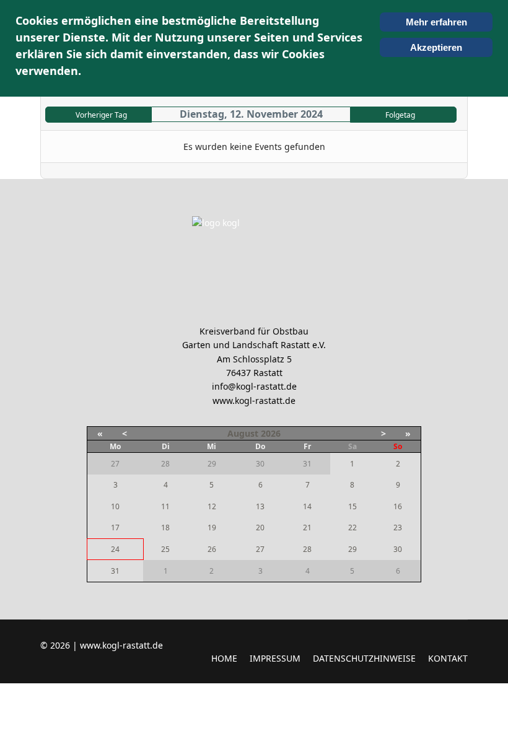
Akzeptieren (436, 47)
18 (165, 527)
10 (115, 506)
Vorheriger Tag (101, 115)
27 (260, 549)
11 (165, 506)
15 (352, 506)
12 (212, 506)
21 (307, 527)
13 (260, 506)
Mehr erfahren (436, 22)
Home (224, 658)
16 (397, 506)
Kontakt (448, 658)
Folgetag (400, 115)
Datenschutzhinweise (364, 658)
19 (212, 527)
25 (165, 549)
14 (307, 506)
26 (212, 549)
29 (352, 549)
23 (397, 527)
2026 (271, 433)
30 (397, 549)
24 (115, 549)
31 (115, 571)
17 (115, 527)
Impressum (275, 658)
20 (260, 527)
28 (307, 549)
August (242, 433)
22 (352, 527)
